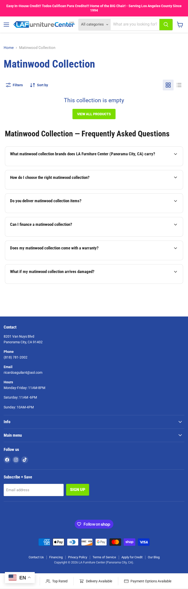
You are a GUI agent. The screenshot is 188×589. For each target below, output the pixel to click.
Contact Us (36, 557)
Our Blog (154, 557)
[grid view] (168, 85)
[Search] (166, 24)
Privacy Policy (77, 557)
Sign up (77, 489)
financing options (47, 236)
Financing (56, 557)
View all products (94, 114)
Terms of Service (104, 557)
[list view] (179, 85)
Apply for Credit (131, 557)
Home (9, 48)
